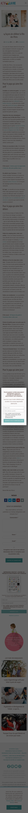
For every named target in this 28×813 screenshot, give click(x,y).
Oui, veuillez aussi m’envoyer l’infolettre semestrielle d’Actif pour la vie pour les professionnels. (13, 415)
